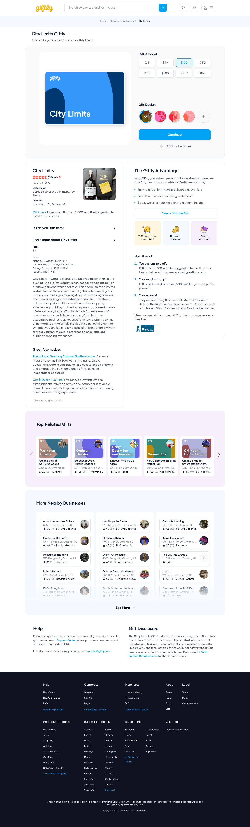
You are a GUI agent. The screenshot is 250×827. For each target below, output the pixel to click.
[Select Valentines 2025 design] (160, 116)
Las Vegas (89, 751)
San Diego (89, 779)
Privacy (186, 698)
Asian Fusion (131, 740)
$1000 (184, 73)
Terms (185, 692)
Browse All (110, 790)
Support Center (66, 640)
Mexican (129, 751)
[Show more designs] (203, 116)
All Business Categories (54, 773)
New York (88, 762)
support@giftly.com (99, 651)
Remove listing (132, 698)
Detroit (87, 746)
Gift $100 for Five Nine (48, 380)
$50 (165, 62)
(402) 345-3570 (42, 183)
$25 (146, 62)
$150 (202, 62)
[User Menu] (208, 8)
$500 (165, 73)
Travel (46, 735)
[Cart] (194, 8)
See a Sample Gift (176, 213)
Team (169, 692)
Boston (87, 735)
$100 (184, 62)
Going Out (48, 762)
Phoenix (109, 768)
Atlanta (88, 729)
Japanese (150, 751)
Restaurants (49, 729)
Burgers (149, 746)
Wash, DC (89, 790)
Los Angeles (111, 751)
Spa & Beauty (50, 751)
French (148, 735)
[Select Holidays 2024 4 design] (146, 116)
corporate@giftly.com (95, 709)
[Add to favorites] (175, 146)
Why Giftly (89, 692)
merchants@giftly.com (136, 709)
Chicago (109, 735)
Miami (87, 757)
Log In (87, 703)
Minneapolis (111, 757)
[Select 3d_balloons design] (175, 116)
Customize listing (133, 692)
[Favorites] (183, 8)
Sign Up (88, 698)
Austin (108, 729)
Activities (47, 746)
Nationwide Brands (53, 768)
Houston (109, 746)
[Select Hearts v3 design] (189, 116)
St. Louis (109, 773)
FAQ (45, 703)
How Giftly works (51, 698)
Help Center (49, 692)
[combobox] (116, 8)
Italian (128, 735)
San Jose (89, 784)
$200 (146, 73)
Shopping (48, 740)
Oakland (109, 762)
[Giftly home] (44, 8)
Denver (108, 740)
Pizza (148, 740)
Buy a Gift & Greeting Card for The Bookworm (64, 356)
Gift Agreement (190, 703)
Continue (175, 135)
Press (168, 698)
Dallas (87, 740)
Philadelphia (90, 768)
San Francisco (112, 779)
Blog (168, 709)
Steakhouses (152, 729)
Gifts (103, 21)
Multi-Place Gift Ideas (177, 729)
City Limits (144, 21)
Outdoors (48, 757)
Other (202, 73)
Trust (168, 703)
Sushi (127, 746)
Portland (88, 773)
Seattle (108, 784)
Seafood (129, 729)
